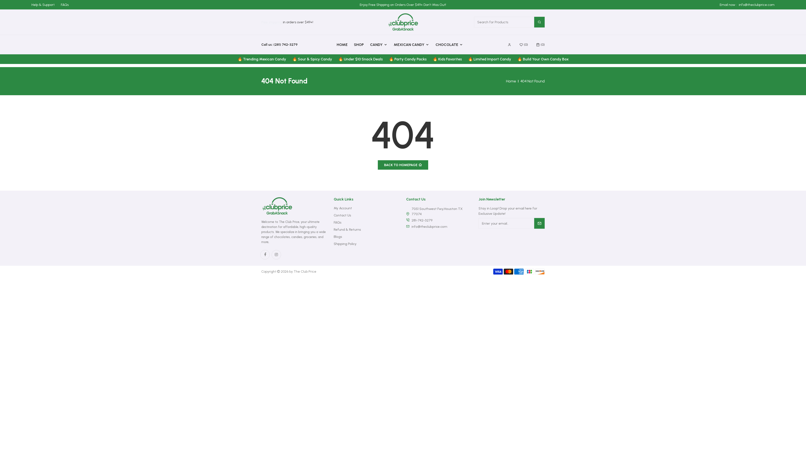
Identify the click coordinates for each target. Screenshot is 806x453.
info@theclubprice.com (757, 5)
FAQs (65, 5)
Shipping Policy (345, 244)
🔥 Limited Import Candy (489, 59)
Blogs (338, 237)
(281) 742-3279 (285, 45)
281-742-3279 (422, 220)
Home (511, 81)
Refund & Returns (347, 230)
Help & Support (43, 5)
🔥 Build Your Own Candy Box (543, 59)
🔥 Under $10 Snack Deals (360, 59)
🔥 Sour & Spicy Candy (312, 59)
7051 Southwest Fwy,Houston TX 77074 (437, 211)
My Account (343, 208)
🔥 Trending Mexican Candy (262, 59)
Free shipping (271, 22)
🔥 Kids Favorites (447, 59)
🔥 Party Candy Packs (408, 59)
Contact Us (342, 215)
